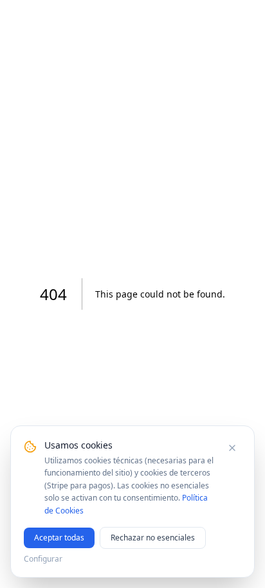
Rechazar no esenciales (153, 537)
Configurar (43, 559)
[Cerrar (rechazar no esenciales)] (232, 448)
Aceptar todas (59, 537)
